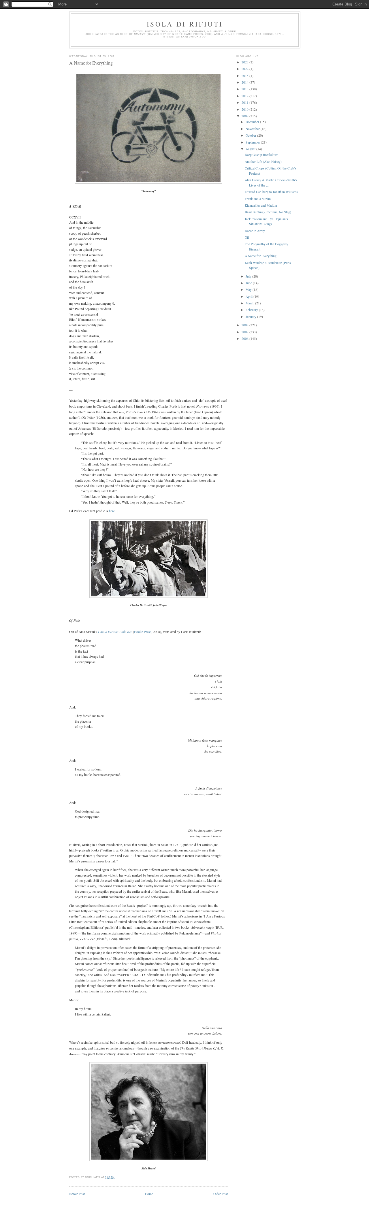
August (251, 149)
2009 (245, 116)
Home (149, 1194)
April (249, 296)
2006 (245, 338)
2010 (245, 109)
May (249, 289)
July (249, 276)
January (251, 316)
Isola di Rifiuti (185, 24)
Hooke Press (142, 632)
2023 (245, 62)
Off (247, 237)
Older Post (220, 1194)
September (253, 142)
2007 (245, 332)
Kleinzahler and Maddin (261, 205)
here (112, 511)
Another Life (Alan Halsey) (263, 161)
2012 (245, 96)
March (250, 303)
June (249, 283)
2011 (245, 102)
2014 (245, 82)
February (252, 310)
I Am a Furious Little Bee (115, 631)
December (253, 122)
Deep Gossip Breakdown (261, 154)
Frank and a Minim (258, 199)
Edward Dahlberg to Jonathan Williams (271, 192)
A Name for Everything (91, 63)
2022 (245, 69)
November (253, 129)
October (251, 135)
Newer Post (77, 1194)
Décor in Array (255, 231)
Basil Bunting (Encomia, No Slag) (268, 212)
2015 (245, 76)
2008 (245, 325)
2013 (245, 89)
